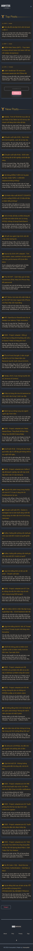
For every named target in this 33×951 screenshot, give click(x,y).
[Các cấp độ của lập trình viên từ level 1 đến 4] (16, 30)
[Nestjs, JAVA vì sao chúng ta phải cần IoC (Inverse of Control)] (16, 380)
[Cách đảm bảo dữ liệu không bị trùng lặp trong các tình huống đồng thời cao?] (16, 732)
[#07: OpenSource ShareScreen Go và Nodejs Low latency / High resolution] (16, 322)
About (5, 934)
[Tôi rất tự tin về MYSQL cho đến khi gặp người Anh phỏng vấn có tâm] (16, 750)
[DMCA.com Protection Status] (16, 927)
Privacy (20, 934)
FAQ (12, 934)
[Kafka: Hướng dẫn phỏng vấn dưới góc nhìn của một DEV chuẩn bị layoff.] (16, 557)
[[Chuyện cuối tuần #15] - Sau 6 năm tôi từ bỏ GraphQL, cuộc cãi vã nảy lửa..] (16, 141)
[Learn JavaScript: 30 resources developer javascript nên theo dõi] (16, 74)
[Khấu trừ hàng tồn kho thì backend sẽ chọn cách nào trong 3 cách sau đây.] (16, 397)
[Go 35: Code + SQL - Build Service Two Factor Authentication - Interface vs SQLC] (16, 871)
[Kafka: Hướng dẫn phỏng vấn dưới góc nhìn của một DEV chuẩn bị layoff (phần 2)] (16, 539)
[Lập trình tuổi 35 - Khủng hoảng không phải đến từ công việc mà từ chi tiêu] (16, 769)
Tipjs (28, 934)
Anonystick (26, 947)
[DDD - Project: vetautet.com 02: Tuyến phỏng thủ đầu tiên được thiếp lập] (16, 829)
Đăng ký (16, 93)
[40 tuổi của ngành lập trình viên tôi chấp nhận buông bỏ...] (16, 240)
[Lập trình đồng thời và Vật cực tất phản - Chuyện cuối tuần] (16, 575)
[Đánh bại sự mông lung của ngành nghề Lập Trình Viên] (16, 415)
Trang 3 (6, 907)
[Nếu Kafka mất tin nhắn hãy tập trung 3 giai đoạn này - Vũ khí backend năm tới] (16, 613)
